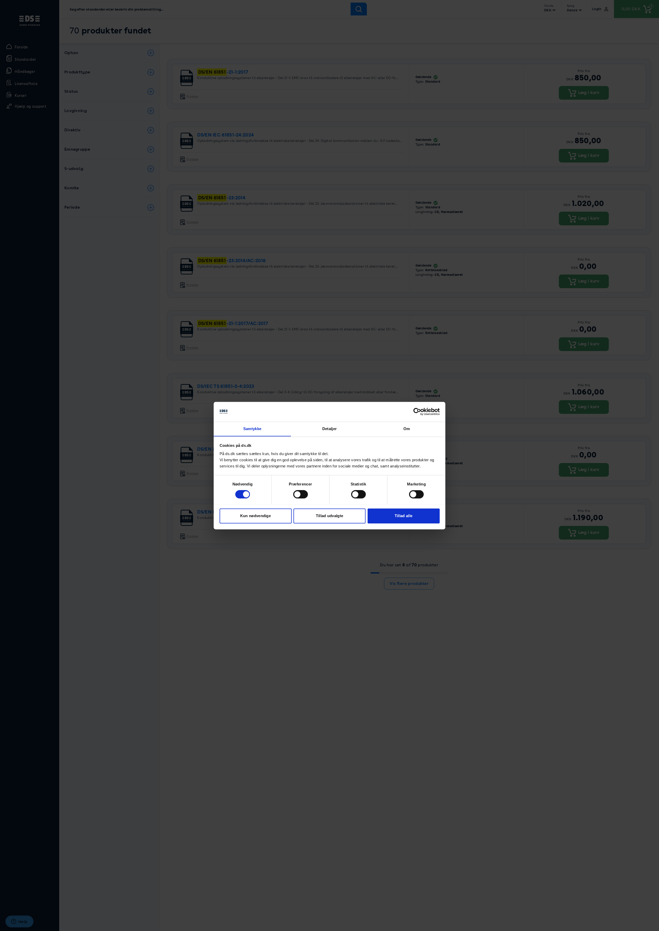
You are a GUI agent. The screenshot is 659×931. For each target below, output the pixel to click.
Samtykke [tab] (252, 428)
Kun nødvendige (255, 516)
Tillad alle (403, 516)
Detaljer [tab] (329, 428)
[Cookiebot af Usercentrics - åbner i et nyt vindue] (417, 411)
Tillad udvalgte (329, 516)
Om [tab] (406, 428)
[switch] (300, 494)
